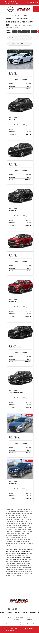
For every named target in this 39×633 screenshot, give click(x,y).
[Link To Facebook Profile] (9, 608)
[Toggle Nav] (36, 9)
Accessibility (30, 624)
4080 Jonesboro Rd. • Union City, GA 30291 (12, 2)
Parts (25, 612)
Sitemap (14, 624)
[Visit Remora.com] (28, 629)
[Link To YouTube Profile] (13, 608)
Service (17, 612)
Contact (33, 612)
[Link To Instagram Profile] (16, 608)
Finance (9, 612)
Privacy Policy (22, 624)
